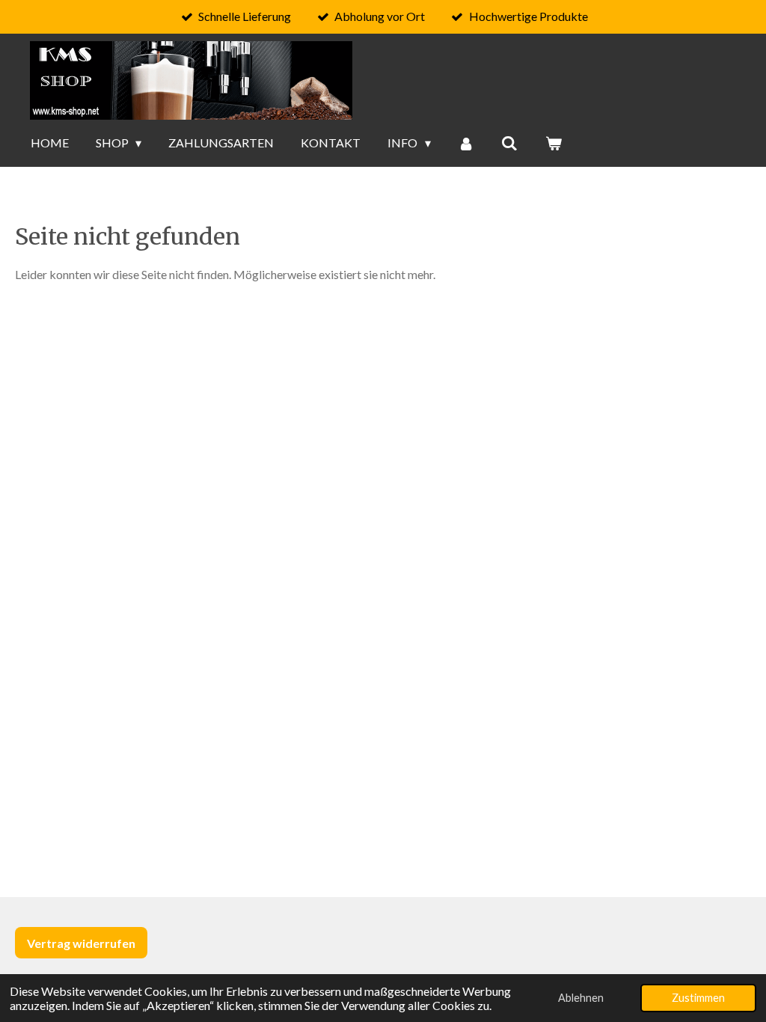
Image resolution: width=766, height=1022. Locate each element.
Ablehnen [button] (581, 997)
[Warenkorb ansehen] (554, 143)
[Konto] (466, 143)
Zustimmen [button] (698, 997)
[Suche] (509, 143)
